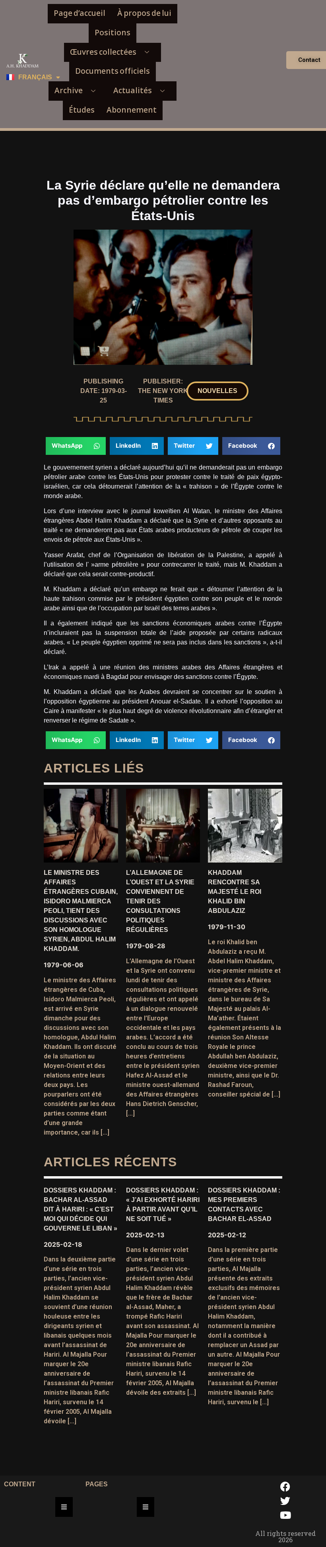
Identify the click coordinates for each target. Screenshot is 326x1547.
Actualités (132, 90)
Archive (68, 90)
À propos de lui (144, 13)
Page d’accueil (79, 13)
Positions (112, 32)
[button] (217, 391)
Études (82, 110)
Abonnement (132, 110)
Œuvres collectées (103, 52)
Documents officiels (112, 71)
